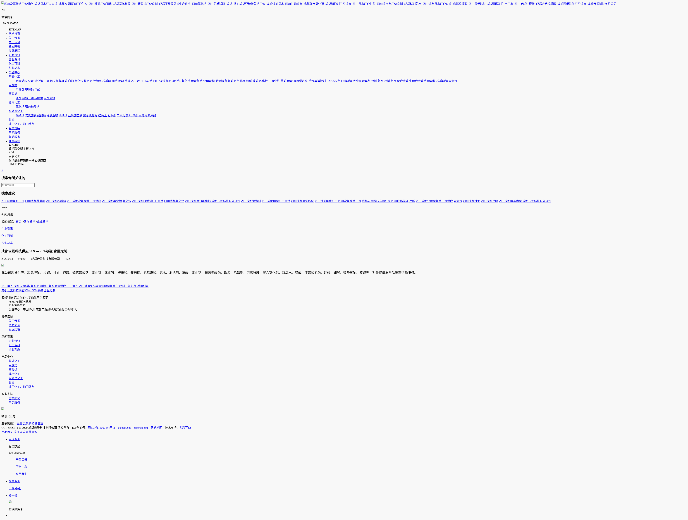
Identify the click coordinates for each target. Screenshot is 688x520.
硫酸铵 (431, 80)
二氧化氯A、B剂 (128, 115)
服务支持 (14, 128)
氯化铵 (79, 80)
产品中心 (14, 72)
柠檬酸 (106, 80)
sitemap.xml (124, 427)
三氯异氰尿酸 (147, 115)
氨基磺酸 (61, 80)
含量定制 (49, 290)
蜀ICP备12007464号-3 (101, 427)
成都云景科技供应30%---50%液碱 (22, 290)
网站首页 (14, 33)
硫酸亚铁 (52, 115)
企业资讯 (14, 59)
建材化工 (14, 102)
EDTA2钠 (146, 80)
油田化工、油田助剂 (21, 124)
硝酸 (255, 80)
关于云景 (14, 37)
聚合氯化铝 (90, 115)
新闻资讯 (14, 55)
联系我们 (14, 141)
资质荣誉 (14, 46)
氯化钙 (20, 106)
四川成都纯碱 (399, 201)
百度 (19, 423)
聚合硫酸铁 (404, 80)
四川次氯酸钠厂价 (349, 201)
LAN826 (331, 80)
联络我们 (21, 474)
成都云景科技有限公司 (225, 201)
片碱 (127, 80)
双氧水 (453, 80)
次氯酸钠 (31, 115)
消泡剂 (63, 115)
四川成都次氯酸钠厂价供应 (84, 201)
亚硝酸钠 (209, 80)
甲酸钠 (29, 89)
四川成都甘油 (471, 201)
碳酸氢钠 (49, 98)
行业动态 (14, 68)
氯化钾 (263, 80)
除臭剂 (366, 80)
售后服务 (14, 136)
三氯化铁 (274, 80)
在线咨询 (31, 432)
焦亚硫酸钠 (345, 80)
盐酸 (283, 80)
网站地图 (156, 427)
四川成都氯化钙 (174, 201)
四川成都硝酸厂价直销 (276, 201)
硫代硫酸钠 (419, 80)
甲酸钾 (20, 89)
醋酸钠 (41, 115)
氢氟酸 (229, 80)
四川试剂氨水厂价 (326, 201)
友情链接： (8, 423)
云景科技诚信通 (33, 423)
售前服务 (14, 132)
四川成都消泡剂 (251, 201)
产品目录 (7, 432)
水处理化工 (16, 111)
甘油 (11, 119)
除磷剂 (20, 115)
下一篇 (71, 286)
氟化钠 (186, 80)
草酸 (31, 80)
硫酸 (290, 80)
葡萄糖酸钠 (32, 106)
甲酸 (37, 89)
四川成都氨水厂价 (12, 201)
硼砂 (115, 80)
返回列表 (143, 286)
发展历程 (14, 50)
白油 (71, 80)
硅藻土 (102, 115)
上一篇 (5, 286)
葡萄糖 (219, 80)
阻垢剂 (112, 115)
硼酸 (121, 80)
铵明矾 (88, 80)
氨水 (169, 80)
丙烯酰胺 (21, 80)
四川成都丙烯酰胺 (302, 201)
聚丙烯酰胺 (300, 80)
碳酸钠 (38, 98)
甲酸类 (13, 85)
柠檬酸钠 (442, 80)
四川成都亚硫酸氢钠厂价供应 (434, 201)
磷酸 (19, 98)
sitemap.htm (141, 427)
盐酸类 (13, 93)
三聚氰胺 (49, 80)
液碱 (249, 80)
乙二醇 (135, 80)
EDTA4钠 (159, 80)
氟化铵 (176, 80)
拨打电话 (19, 432)
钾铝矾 (97, 80)
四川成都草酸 (489, 201)
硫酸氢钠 (196, 80)
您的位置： (8, 221)
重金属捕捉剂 (317, 80)
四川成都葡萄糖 (35, 201)
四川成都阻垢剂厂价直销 (147, 201)
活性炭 (357, 80)
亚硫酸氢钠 (75, 115)
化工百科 (14, 63)
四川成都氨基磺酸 (510, 201)
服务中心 (21, 466)
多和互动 (185, 427)
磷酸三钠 (28, 98)
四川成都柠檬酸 (56, 201)
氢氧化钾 (239, 80)
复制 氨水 (377, 80)
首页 (19, 221)
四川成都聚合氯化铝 (198, 201)
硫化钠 (38, 80)
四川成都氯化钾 (112, 201)
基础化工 (14, 76)
